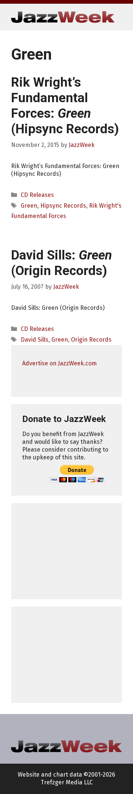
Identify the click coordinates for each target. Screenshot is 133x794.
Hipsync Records (63, 205)
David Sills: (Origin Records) (61, 263)
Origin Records (91, 339)
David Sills (34, 339)
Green (29, 205)
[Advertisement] (66, 551)
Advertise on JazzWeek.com (59, 363)
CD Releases (37, 194)
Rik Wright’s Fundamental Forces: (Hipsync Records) (65, 106)
